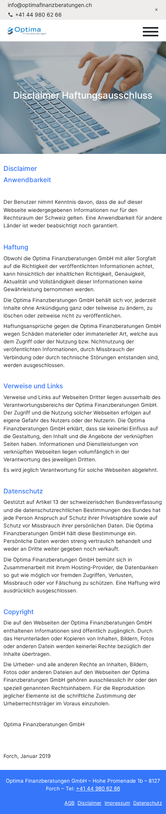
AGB (70, 803)
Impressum (117, 803)
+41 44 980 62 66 (38, 14)
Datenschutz (148, 803)
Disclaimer (90, 803)
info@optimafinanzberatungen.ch (50, 5)
